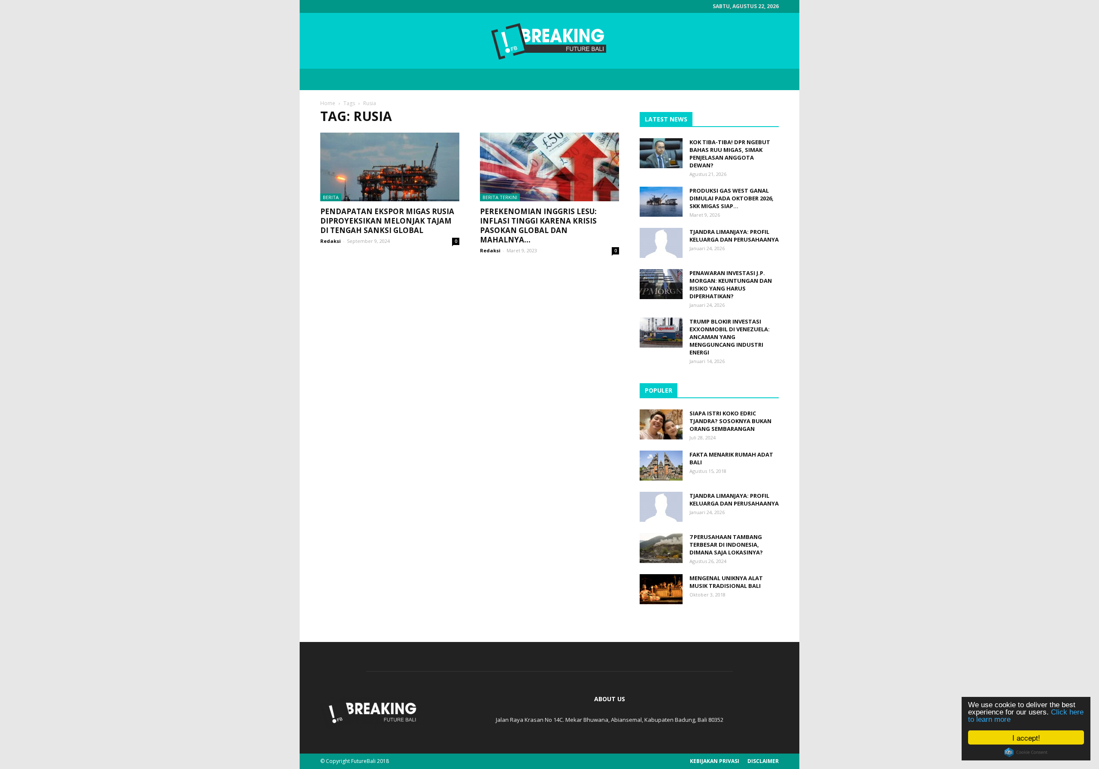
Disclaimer (763, 761)
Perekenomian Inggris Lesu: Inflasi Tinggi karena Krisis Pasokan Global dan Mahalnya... (538, 225)
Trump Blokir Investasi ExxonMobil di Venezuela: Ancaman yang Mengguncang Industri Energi (729, 337)
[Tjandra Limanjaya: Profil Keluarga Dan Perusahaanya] (661, 243)
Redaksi (330, 241)
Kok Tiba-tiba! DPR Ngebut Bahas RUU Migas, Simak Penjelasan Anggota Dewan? (729, 153)
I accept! (1026, 737)
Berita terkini (500, 197)
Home (327, 103)
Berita (331, 197)
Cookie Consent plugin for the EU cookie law (1026, 752)
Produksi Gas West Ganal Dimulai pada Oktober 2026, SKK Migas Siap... (731, 198)
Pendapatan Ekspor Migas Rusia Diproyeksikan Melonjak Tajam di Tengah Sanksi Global (387, 220)
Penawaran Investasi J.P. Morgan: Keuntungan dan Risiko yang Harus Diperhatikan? (730, 284)
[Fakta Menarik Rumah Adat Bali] (661, 466)
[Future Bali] (549, 41)
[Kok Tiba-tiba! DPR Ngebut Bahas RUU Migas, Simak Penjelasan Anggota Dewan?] (661, 153)
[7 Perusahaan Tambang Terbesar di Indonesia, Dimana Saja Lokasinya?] (661, 548)
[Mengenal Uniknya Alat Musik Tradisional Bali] (661, 589)
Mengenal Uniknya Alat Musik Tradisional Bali (726, 582)
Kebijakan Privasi (714, 761)
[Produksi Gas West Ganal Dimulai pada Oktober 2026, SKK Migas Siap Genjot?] (661, 202)
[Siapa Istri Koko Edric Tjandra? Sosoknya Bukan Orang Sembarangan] (661, 424)
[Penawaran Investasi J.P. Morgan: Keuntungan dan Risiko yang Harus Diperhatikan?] (661, 284)
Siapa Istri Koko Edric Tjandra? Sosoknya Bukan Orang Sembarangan (730, 421)
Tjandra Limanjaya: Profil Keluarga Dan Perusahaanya (734, 235)
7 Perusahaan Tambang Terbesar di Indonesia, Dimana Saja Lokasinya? (726, 544)
